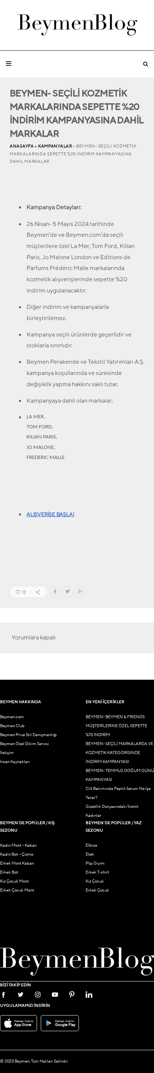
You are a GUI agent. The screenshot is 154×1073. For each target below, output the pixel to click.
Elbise (91, 845)
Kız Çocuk (95, 881)
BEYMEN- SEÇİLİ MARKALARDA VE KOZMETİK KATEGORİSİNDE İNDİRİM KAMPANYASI (119, 753)
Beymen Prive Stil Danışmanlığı (28, 735)
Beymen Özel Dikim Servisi (24, 744)
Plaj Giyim (95, 863)
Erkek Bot (9, 872)
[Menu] (8, 64)
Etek (90, 854)
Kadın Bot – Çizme (16, 854)
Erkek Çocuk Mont (17, 890)
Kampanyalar (55, 146)
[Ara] (145, 64)
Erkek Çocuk (97, 890)
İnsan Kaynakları (15, 762)
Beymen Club (12, 726)
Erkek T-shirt (97, 872)
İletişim (7, 753)
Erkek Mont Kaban (17, 863)
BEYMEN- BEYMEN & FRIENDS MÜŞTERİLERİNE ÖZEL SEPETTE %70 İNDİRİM (116, 726)
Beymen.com (12, 717)
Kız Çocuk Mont (14, 881)
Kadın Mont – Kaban (18, 845)
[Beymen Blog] (77, 25)
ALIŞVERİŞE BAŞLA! (50, 514)
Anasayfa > (24, 146)
